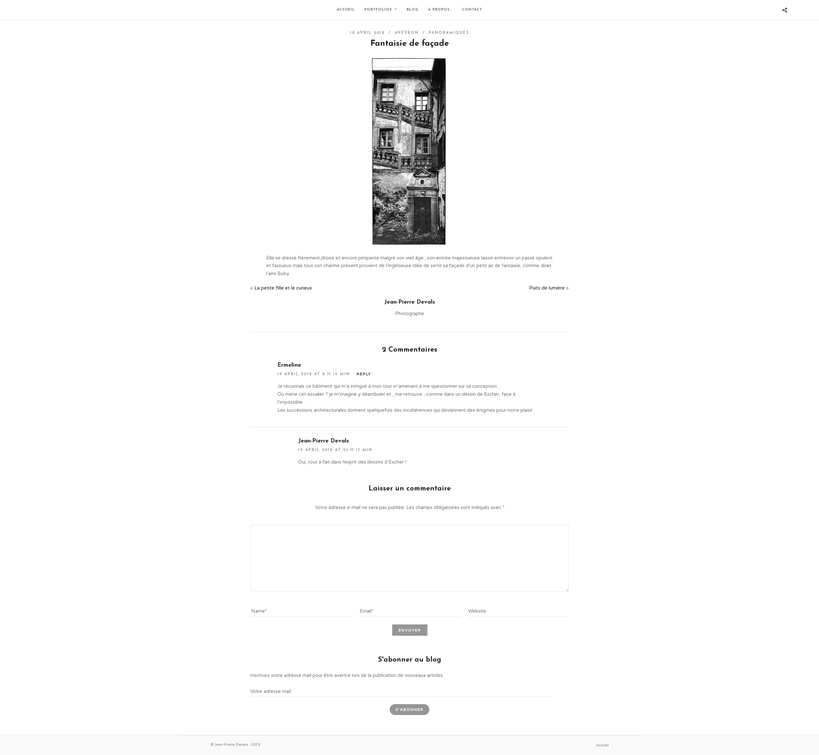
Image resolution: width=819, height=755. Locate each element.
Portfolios (378, 10)
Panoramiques (449, 33)
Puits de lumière (547, 288)
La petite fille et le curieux (283, 288)
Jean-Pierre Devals (323, 441)
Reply (364, 374)
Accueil (346, 10)
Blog (412, 10)
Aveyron (407, 33)
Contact (472, 10)
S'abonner (409, 709)
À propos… (440, 10)
